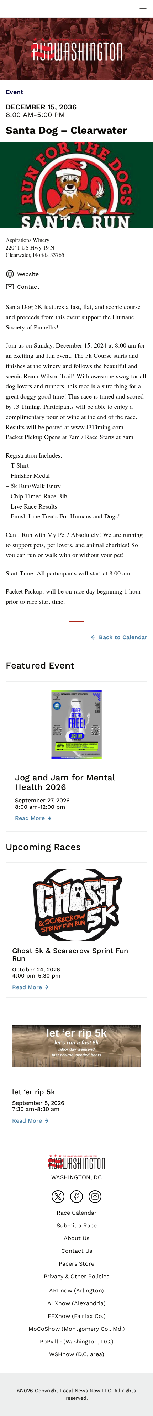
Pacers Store (76, 1263)
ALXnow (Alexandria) (76, 1303)
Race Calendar (77, 1212)
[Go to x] (58, 1196)
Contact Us (76, 1251)
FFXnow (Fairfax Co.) (77, 1316)
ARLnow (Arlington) (76, 1290)
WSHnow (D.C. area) (76, 1354)
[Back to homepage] (23, 8)
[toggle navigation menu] (143, 8)
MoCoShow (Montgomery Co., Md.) (76, 1328)
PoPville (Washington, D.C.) (77, 1341)
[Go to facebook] (76, 1196)
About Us (76, 1238)
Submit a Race (77, 1225)
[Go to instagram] (95, 1196)
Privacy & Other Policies (76, 1276)
